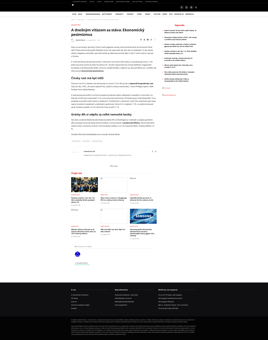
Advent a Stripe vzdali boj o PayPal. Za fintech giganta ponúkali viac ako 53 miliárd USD (180, 45)
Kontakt (92, 1)
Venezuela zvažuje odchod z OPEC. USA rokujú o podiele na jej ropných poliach (180, 38)
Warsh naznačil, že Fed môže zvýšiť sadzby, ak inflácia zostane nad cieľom (180, 31)
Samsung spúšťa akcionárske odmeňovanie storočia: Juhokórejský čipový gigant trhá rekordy (142, 232)
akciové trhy (76, 141)
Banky (147, 14)
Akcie (80, 14)
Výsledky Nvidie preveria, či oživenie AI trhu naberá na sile (141, 199)
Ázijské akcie (104, 195)
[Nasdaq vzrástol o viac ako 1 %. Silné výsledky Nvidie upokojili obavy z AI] (84, 184)
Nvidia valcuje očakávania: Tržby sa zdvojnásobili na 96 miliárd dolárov (176, 80)
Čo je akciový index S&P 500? (168, 308)
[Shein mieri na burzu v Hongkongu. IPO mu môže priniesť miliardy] (114, 184)
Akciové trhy (75, 25)
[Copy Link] (151, 39)
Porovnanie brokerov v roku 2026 (126, 295)
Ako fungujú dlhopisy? (166, 302)
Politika (157, 14)
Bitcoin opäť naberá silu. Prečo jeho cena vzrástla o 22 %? (178, 66)
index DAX (86, 141)
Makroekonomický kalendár (124, 302)
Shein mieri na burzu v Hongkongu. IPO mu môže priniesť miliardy (114, 199)
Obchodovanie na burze (123, 1)
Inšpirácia (189, 14)
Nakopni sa (179, 14)
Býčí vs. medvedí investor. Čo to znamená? (173, 305)
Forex (139, 14)
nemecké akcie (97, 141)
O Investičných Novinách (80, 1)
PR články (74, 298)
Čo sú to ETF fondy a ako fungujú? (170, 295)
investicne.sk (80, 40)
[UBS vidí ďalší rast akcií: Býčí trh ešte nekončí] (114, 216)
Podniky (130, 14)
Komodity (119, 14)
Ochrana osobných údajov (80, 305)
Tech (171, 14)
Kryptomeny (107, 14)
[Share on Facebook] (141, 39)
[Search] (196, 7)
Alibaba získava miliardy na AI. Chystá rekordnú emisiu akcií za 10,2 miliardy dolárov (83, 231)
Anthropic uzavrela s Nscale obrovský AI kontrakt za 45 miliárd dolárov (178, 59)
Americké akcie (75, 195)
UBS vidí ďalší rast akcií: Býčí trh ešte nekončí (113, 230)
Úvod (74, 14)
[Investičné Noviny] (82, 7)
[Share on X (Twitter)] (144, 39)
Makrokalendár (108, 1)
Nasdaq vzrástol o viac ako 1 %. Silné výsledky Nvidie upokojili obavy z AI (83, 200)
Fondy (164, 14)
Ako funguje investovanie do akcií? (170, 298)
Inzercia (99, 1)
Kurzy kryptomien (137, 1)
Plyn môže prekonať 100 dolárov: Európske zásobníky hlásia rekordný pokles (179, 73)
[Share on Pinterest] (147, 39)
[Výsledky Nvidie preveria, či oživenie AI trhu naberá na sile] (143, 184)
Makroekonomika (93, 14)
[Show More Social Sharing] (155, 39)
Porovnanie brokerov (151, 1)
